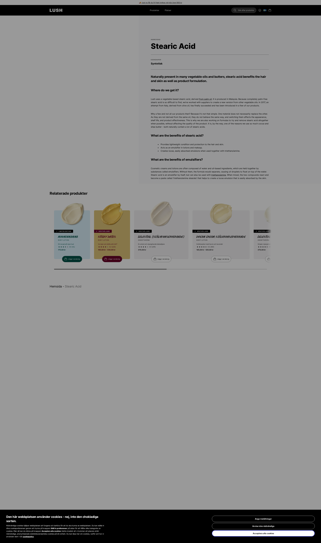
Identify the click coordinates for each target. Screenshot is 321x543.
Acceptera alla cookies (263, 533)
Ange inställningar (263, 519)
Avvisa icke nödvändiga (263, 526)
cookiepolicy (28, 536)
